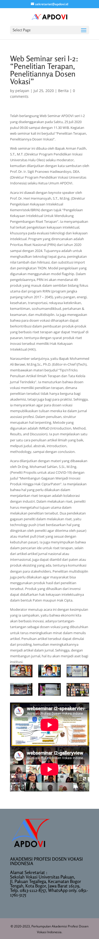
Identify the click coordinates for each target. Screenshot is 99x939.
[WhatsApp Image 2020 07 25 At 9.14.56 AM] (78, 671)
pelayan (22, 90)
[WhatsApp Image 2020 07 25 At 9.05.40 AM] (21, 671)
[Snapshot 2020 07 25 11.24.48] (78, 689)
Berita (63, 90)
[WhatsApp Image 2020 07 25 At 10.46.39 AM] (21, 689)
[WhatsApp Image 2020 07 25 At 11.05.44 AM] (49, 689)
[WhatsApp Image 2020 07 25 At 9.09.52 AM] (49, 671)
